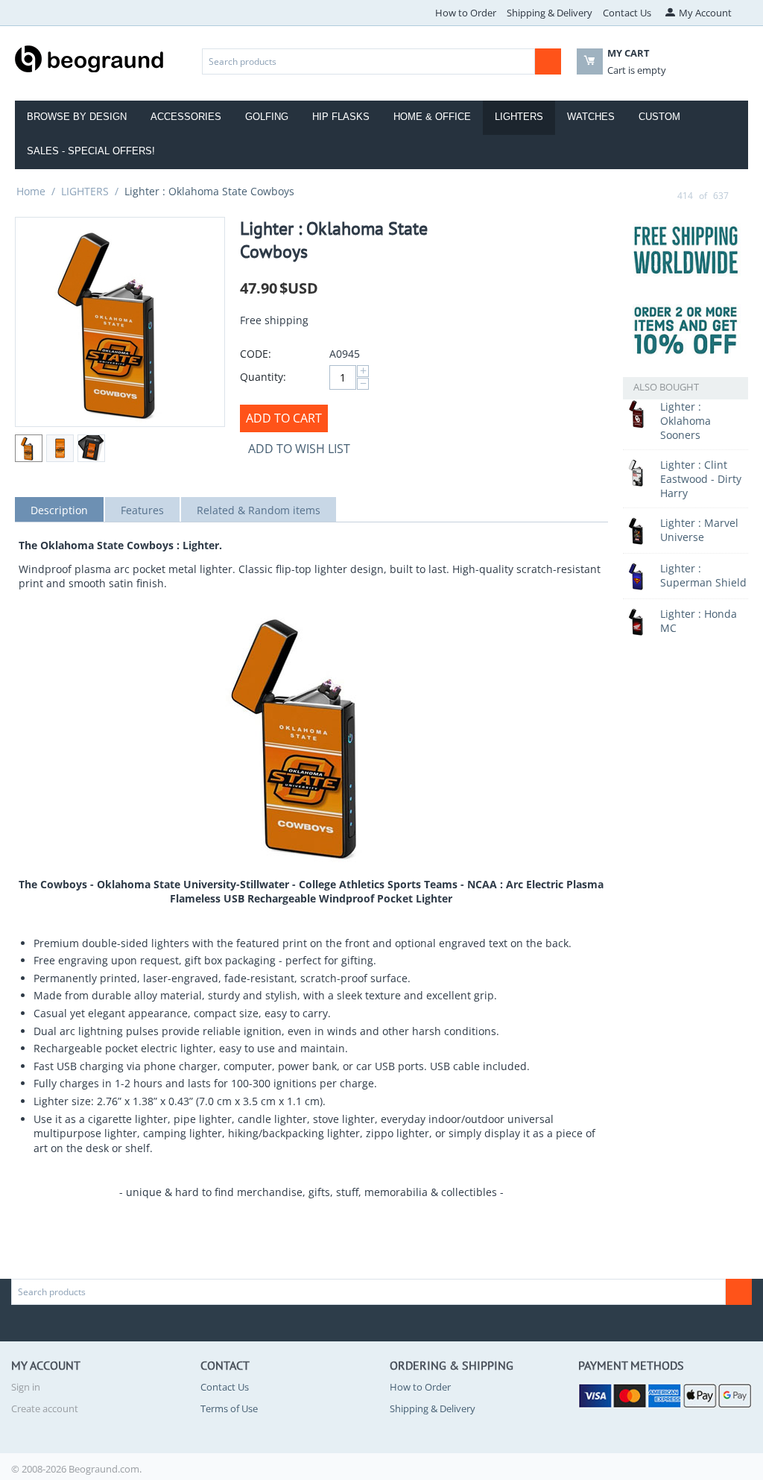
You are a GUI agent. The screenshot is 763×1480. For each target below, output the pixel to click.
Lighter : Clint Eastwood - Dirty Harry (700, 479)
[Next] (743, 195)
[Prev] (663, 195)
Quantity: (263, 377)
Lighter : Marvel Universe (699, 530)
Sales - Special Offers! (91, 150)
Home (30, 191)
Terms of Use (229, 1408)
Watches (591, 116)
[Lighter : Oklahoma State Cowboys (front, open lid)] (120, 322)
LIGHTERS (85, 191)
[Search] (548, 61)
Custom (659, 116)
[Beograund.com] (89, 57)
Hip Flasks (341, 116)
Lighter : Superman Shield (703, 575)
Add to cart (284, 418)
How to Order (465, 12)
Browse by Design (77, 116)
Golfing (266, 116)
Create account (44, 1408)
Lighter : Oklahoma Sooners (685, 420)
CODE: (255, 354)
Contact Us (627, 12)
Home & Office (432, 116)
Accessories (186, 116)
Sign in (25, 1387)
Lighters (519, 116)
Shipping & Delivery (549, 12)
